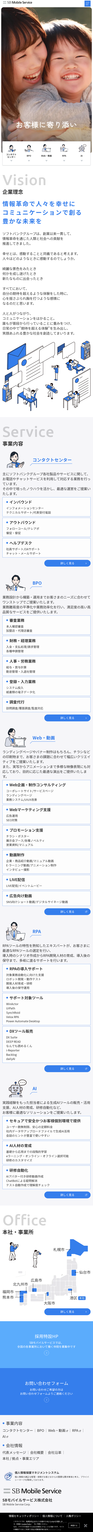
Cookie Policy (26, 1524)
